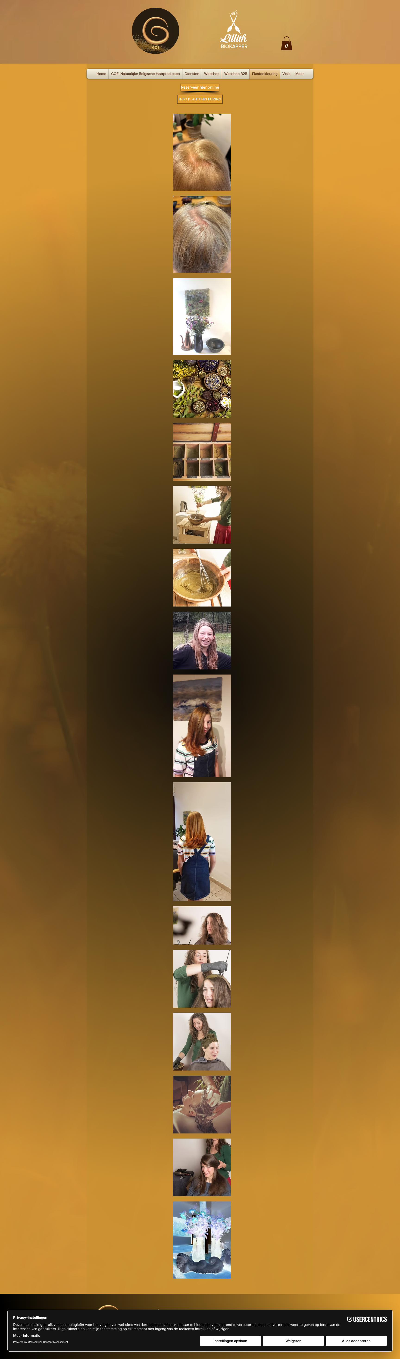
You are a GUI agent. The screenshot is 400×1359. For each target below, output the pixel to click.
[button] (286, 43)
